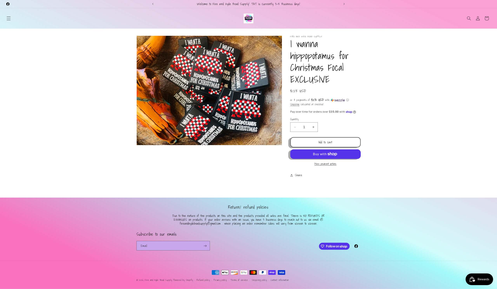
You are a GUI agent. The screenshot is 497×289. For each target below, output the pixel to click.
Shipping (294, 104)
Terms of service (239, 280)
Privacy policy (220, 280)
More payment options (325, 164)
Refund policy (203, 280)
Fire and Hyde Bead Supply (158, 280)
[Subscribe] (205, 245)
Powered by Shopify (183, 280)
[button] (8, 18)
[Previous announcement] (153, 4)
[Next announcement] (344, 4)
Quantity (294, 119)
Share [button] (298, 175)
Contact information (280, 280)
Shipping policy (259, 280)
